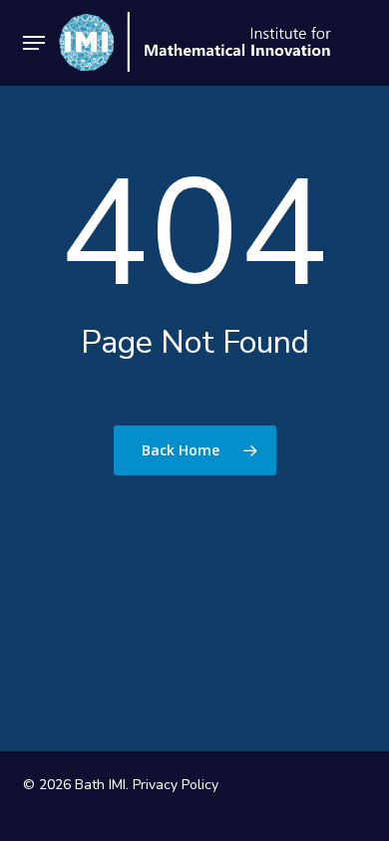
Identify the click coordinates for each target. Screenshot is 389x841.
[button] (34, 43)
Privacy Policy (175, 784)
